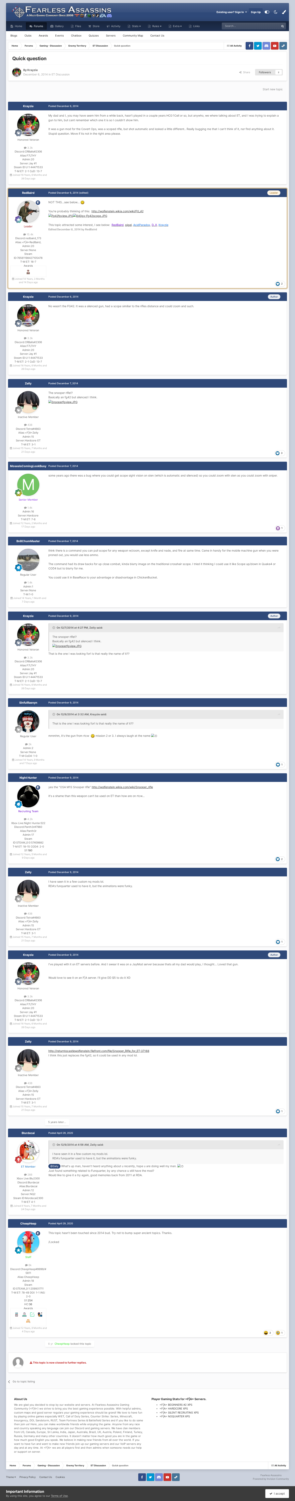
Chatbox (76, 35)
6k (30, 1265)
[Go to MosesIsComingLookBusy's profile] (28, 485)
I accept (278, 1493)
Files (77, 26)
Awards (43, 35)
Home (18, 26)
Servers (111, 35)
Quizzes (94, 35)
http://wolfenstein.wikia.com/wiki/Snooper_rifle (122, 787)
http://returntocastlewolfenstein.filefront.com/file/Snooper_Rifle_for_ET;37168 (98, 1051)
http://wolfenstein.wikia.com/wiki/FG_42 (117, 211)
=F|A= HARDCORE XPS (174, 1408)
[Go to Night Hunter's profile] (28, 796)
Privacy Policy (27, 1477)
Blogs (13, 35)
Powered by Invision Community (271, 1478)
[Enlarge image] (60, 215)
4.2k (29, 819)
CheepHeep (28, 1223)
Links (196, 26)
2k (30, 744)
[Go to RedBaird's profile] (28, 211)
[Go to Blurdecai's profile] (28, 1152)
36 (30, 1304)
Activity (115, 26)
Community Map (133, 35)
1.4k (29, 507)
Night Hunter (28, 777)
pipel (128, 225)
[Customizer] (267, 12)
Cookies (60, 1477)
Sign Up (256, 12)
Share (245, 72)
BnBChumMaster (28, 541)
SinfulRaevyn (28, 702)
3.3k (29, 147)
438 (29, 424)
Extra (176, 26)
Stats (135, 26)
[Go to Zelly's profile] (28, 402)
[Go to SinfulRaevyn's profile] (28, 721)
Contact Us (157, 35)
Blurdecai (28, 1133)
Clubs (28, 35)
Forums (38, 26)
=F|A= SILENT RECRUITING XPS (179, 1412)
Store (96, 26)
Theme (10, 1477)
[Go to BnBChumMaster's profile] (28, 560)
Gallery (59, 26)
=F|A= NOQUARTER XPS (175, 1416)
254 (30, 1300)
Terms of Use (59, 1495)
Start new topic (273, 89)
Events (59, 35)
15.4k (29, 234)
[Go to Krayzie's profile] (16, 72)
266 (29, 1174)
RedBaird (28, 192)
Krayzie (28, 106)
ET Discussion (61, 74)
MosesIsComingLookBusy (28, 466)
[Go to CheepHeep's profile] (28, 1242)
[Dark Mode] (275, 12)
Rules (156, 26)
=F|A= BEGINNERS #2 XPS (176, 1404)
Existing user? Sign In (231, 12)
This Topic (268, 25)
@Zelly (54, 1166)
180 (30, 850)
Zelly (28, 383)
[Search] (282, 26)
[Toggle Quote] (54, 627)
